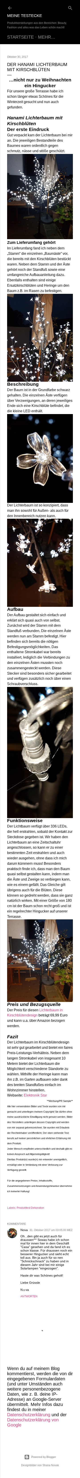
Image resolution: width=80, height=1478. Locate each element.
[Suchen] (70, 7)
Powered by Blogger (43, 1457)
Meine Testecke (24, 15)
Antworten (29, 1296)
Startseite (20, 37)
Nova (24, 1230)
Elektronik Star (35, 1095)
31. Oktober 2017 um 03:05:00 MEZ (51, 1230)
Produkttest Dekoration (30, 1207)
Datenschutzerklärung (28, 1414)
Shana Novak (50, 1465)
